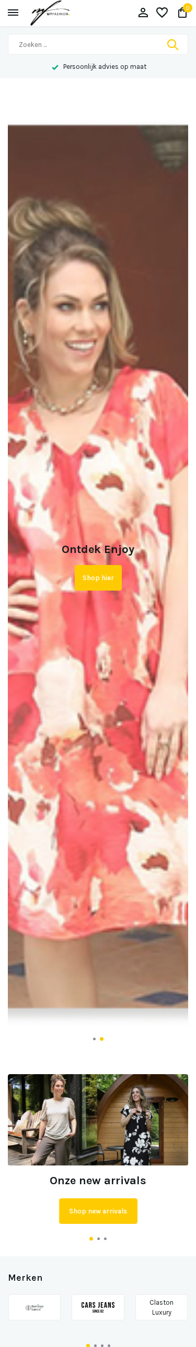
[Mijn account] (143, 13)
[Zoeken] (173, 44)
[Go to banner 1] (98, 1149)
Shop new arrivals (98, 1211)
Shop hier (98, 578)
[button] (94, 1039)
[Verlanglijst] (162, 13)
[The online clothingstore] (60, 13)
